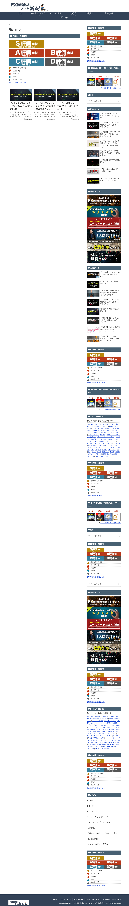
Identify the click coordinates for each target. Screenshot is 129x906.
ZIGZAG (97, 456)
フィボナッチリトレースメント (102, 443)
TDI (116, 454)
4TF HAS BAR (105, 456)
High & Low (105, 452)
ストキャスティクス (114, 432)
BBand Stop (111, 450)
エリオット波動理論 (93, 426)
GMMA (99, 452)
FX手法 (87, 899)
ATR (99, 450)
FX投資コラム (96, 899)
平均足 (90, 445)
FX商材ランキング (65, 899)
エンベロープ (104, 426)
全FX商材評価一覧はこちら (110, 88)
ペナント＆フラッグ (111, 445)
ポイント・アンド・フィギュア (108, 447)
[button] (118, 101)
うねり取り (106, 424)
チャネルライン (102, 439)
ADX (92, 450)
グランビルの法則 (97, 428)
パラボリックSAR (92, 441)
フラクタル (116, 443)
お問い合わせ (116, 899)
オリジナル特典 (78, 899)
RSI (101, 454)
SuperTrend (110, 454)
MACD (112, 452)
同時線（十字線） (113, 439)
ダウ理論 (102, 435)
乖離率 (111, 426)
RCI (97, 454)
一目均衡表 (90, 424)
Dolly (89, 452)
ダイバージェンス (93, 435)
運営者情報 (106, 899)
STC (104, 454)
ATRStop (104, 450)
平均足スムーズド (98, 445)
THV (88, 456)
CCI (118, 450)
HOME (55, 899)
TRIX (92, 456)
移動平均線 (98, 424)
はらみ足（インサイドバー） (107, 441)
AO (96, 450)
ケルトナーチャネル (110, 428)
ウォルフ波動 (114, 424)
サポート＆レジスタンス (98, 430)
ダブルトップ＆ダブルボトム (105, 437)
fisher (94, 452)
